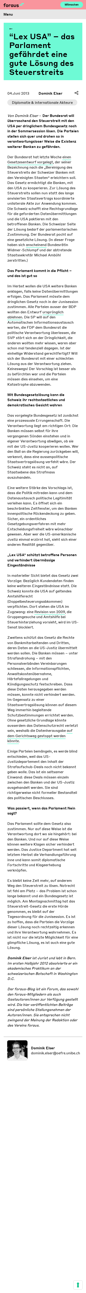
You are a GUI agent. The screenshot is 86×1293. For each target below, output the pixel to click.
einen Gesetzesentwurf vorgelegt (39, 159)
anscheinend (36, 244)
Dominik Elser (50, 93)
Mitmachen (72, 4)
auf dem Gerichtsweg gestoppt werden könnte (39, 735)
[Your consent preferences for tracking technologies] (78, 1285)
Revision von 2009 (49, 611)
